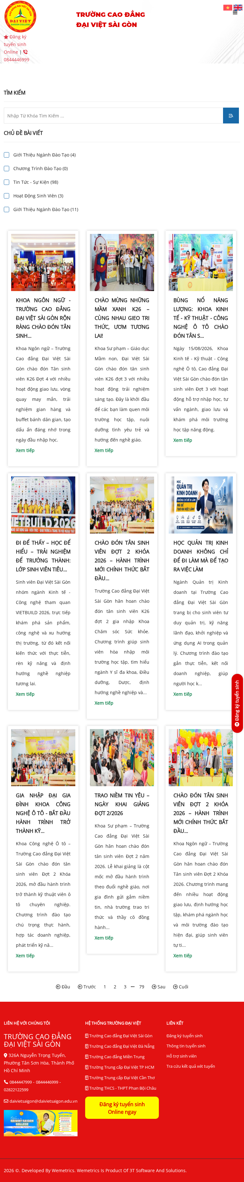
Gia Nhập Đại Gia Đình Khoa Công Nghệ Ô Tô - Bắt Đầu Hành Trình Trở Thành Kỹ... (43, 813)
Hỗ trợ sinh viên (181, 1056)
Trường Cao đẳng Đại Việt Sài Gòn (120, 1036)
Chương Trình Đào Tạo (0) (40, 168)
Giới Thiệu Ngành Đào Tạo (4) (44, 155)
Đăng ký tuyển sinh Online (15, 44)
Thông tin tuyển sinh (186, 1046)
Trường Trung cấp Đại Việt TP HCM (121, 1067)
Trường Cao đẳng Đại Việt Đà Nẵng (121, 1046)
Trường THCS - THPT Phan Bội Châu (122, 1088)
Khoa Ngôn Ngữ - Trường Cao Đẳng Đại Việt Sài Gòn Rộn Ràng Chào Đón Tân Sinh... (43, 318)
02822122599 (16, 1089)
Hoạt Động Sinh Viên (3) (38, 196)
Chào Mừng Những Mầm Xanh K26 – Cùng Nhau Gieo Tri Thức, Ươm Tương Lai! (122, 318)
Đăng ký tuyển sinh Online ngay (122, 1108)
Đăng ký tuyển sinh (184, 1036)
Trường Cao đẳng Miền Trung (116, 1056)
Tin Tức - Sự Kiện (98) (35, 182)
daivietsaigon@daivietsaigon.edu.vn (44, 1101)
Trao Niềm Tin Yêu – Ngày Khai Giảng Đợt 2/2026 (122, 804)
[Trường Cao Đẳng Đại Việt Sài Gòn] (228, 7)
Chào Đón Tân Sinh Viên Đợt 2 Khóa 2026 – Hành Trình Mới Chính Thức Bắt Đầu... (122, 560)
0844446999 (47, 1082)
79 (141, 987)
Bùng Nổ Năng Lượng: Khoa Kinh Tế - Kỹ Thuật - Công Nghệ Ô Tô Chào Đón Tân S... (200, 318)
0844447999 (21, 1082)
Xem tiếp (25, 450)
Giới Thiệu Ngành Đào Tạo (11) (45, 209)
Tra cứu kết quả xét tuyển (190, 1066)
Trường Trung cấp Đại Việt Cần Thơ (121, 1077)
